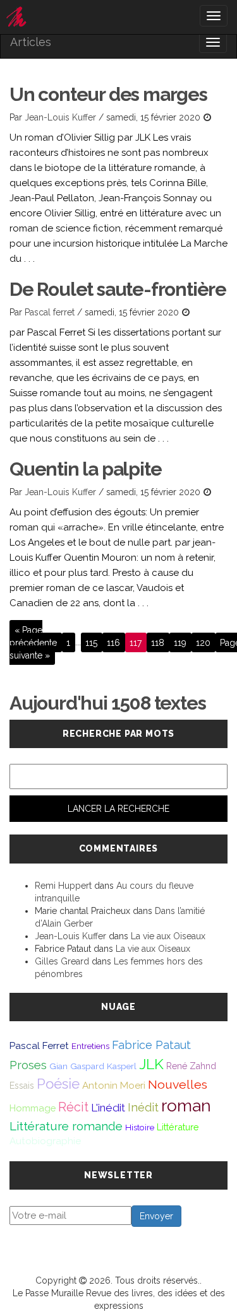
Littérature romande (66, 1126)
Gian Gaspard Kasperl (93, 1066)
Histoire (139, 1127)
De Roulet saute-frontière (117, 289)
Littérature (178, 1127)
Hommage (32, 1108)
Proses (28, 1065)
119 (180, 642)
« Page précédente (33, 635)
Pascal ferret (50, 312)
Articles (30, 42)
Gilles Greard (62, 961)
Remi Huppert (63, 886)
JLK (151, 1063)
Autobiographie (45, 1141)
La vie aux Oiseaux (168, 936)
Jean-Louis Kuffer (60, 117)
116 (113, 642)
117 (136, 642)
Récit (73, 1107)
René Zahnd (191, 1066)
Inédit (143, 1107)
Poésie (58, 1083)
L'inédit (108, 1107)
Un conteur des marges (108, 94)
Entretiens (90, 1046)
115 (91, 642)
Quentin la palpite (85, 469)
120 (203, 642)
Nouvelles (177, 1084)
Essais (21, 1086)
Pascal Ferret (39, 1045)
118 (157, 642)
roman (186, 1105)
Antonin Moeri (113, 1085)
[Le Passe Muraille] (118, 17)
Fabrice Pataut (151, 1044)
